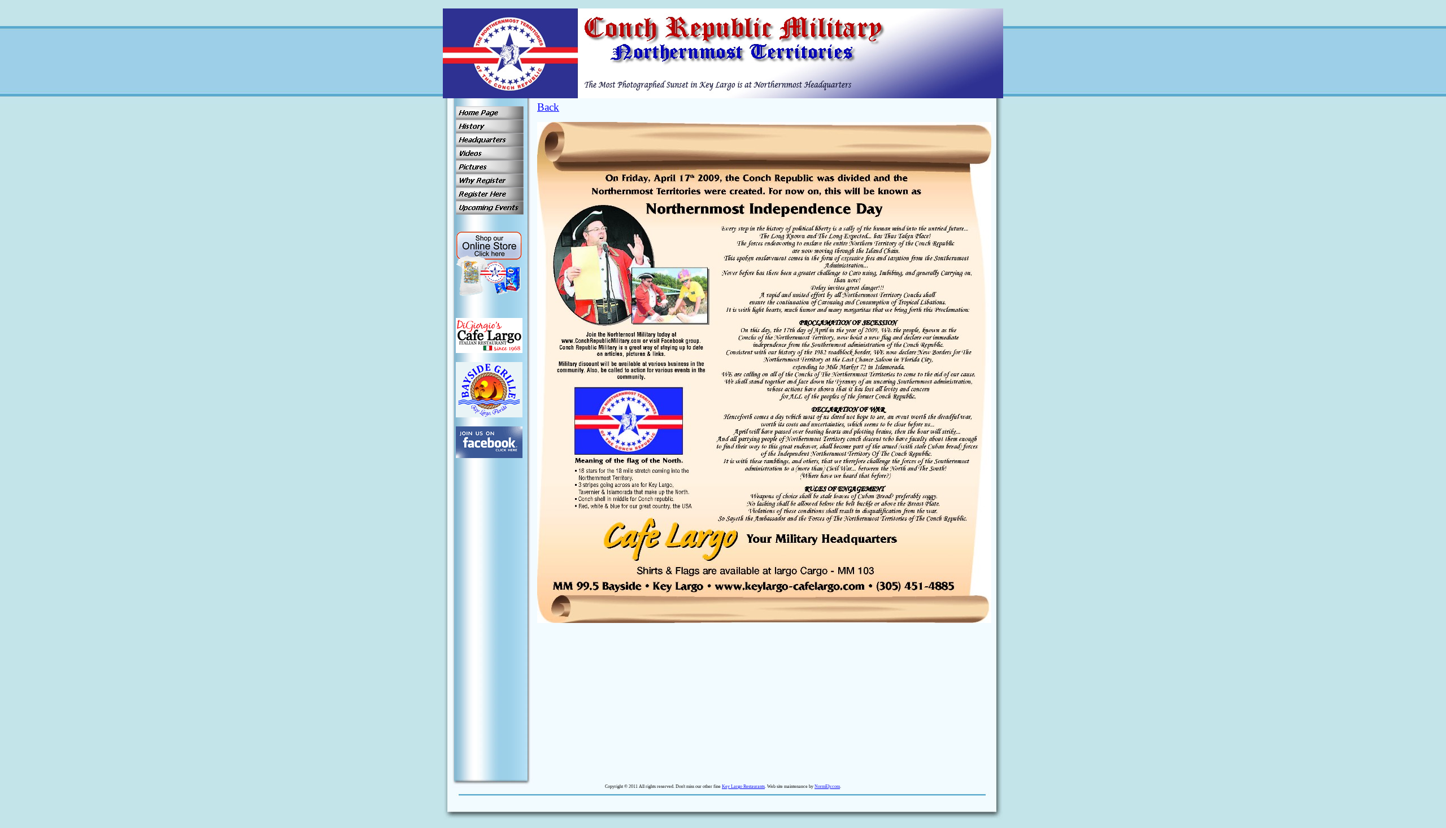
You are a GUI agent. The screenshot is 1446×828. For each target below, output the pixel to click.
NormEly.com (827, 786)
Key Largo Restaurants (743, 786)
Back (548, 107)
